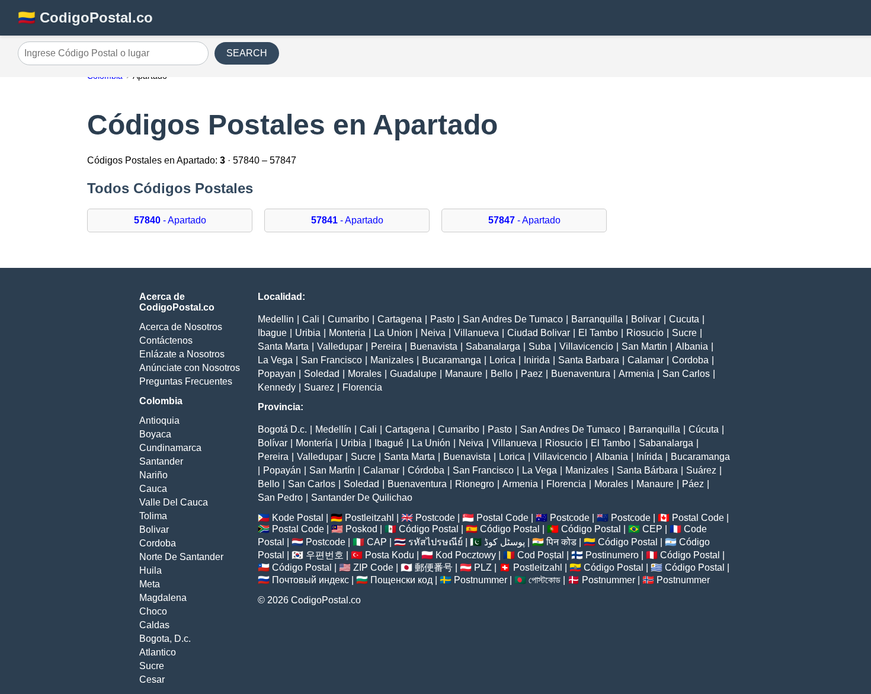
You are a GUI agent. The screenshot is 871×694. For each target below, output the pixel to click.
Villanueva (476, 333)
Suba (540, 346)
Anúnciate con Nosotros (189, 368)
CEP (652, 529)
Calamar (645, 360)
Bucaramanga (451, 360)
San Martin (644, 346)
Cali (310, 319)
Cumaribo (348, 319)
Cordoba (157, 543)
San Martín (332, 470)
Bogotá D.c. (282, 429)
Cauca (153, 489)
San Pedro (280, 497)
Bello (502, 374)
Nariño (153, 475)
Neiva (433, 333)
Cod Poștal (540, 555)
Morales (365, 374)
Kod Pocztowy (466, 555)
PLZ (483, 567)
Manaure (463, 374)
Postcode (435, 518)
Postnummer (480, 580)
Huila (150, 570)
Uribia (308, 333)
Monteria (347, 333)
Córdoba (426, 470)
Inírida (649, 457)
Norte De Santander (181, 557)
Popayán (282, 470)
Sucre (151, 666)
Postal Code (502, 518)
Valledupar (340, 346)
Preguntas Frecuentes (185, 381)
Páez (693, 484)
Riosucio (645, 333)
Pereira (386, 346)
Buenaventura (580, 374)
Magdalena (163, 598)
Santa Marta (283, 346)
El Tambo (598, 333)
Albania (691, 346)
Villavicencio (586, 346)
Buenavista (433, 346)
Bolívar (272, 443)
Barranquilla (597, 319)
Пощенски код (401, 580)
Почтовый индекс (310, 580)
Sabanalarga (493, 346)
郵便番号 (434, 567)
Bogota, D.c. (165, 639)
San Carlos (686, 374)
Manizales (392, 360)
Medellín (333, 429)
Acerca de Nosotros (180, 327)
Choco (153, 611)
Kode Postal (298, 518)
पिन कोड (561, 542)
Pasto (442, 319)
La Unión (431, 443)
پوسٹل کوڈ (504, 542)
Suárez (701, 470)
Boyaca (155, 434)
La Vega (275, 360)
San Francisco (331, 360)
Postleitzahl (369, 518)
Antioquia (159, 420)
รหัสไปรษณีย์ (435, 542)
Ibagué (389, 443)
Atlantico (157, 652)
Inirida (537, 360)
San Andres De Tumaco (513, 319)
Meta (149, 584)
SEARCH (246, 53)
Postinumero (612, 555)
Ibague (272, 333)
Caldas (154, 625)
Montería (314, 443)
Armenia (636, 374)
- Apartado (170, 220)
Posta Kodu (389, 555)
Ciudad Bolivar (538, 333)
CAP (377, 542)
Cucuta (684, 319)
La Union (393, 333)
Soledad (322, 374)
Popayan (277, 374)
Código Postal (429, 529)
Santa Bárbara (647, 470)
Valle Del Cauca (173, 502)
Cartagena (399, 319)
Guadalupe (413, 374)
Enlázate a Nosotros (182, 354)
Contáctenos (166, 340)
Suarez (319, 387)
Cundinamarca (170, 448)
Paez (532, 374)
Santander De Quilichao (361, 497)
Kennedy (277, 387)
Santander (161, 461)
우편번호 (325, 555)
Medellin (276, 319)
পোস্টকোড (545, 580)
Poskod (361, 529)
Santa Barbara (588, 360)
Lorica (502, 360)
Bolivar (154, 530)
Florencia (362, 387)
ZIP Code (373, 567)
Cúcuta (704, 429)
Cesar (152, 679)
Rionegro (474, 484)
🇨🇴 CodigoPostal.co (85, 17)
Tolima (153, 516)
